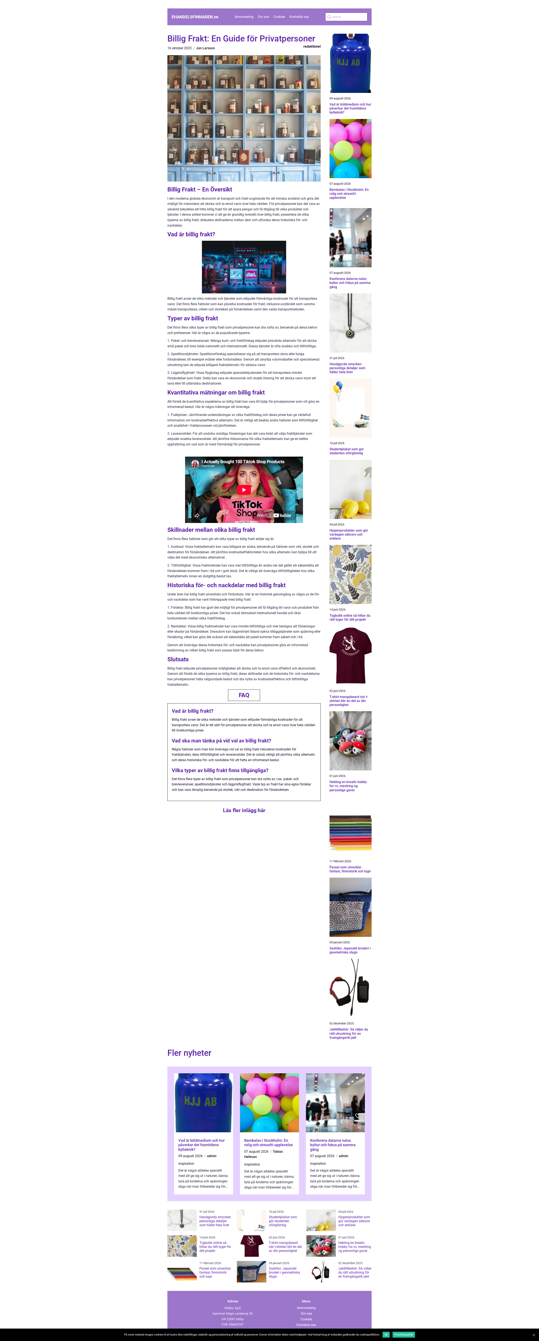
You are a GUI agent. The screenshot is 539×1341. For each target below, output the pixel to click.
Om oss (263, 17)
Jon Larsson (205, 48)
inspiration (186, 1164)
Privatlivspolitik (404, 1334)
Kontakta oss (299, 17)
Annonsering (244, 17)
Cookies (279, 17)
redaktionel (312, 46)
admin (211, 1156)
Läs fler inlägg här (244, 810)
